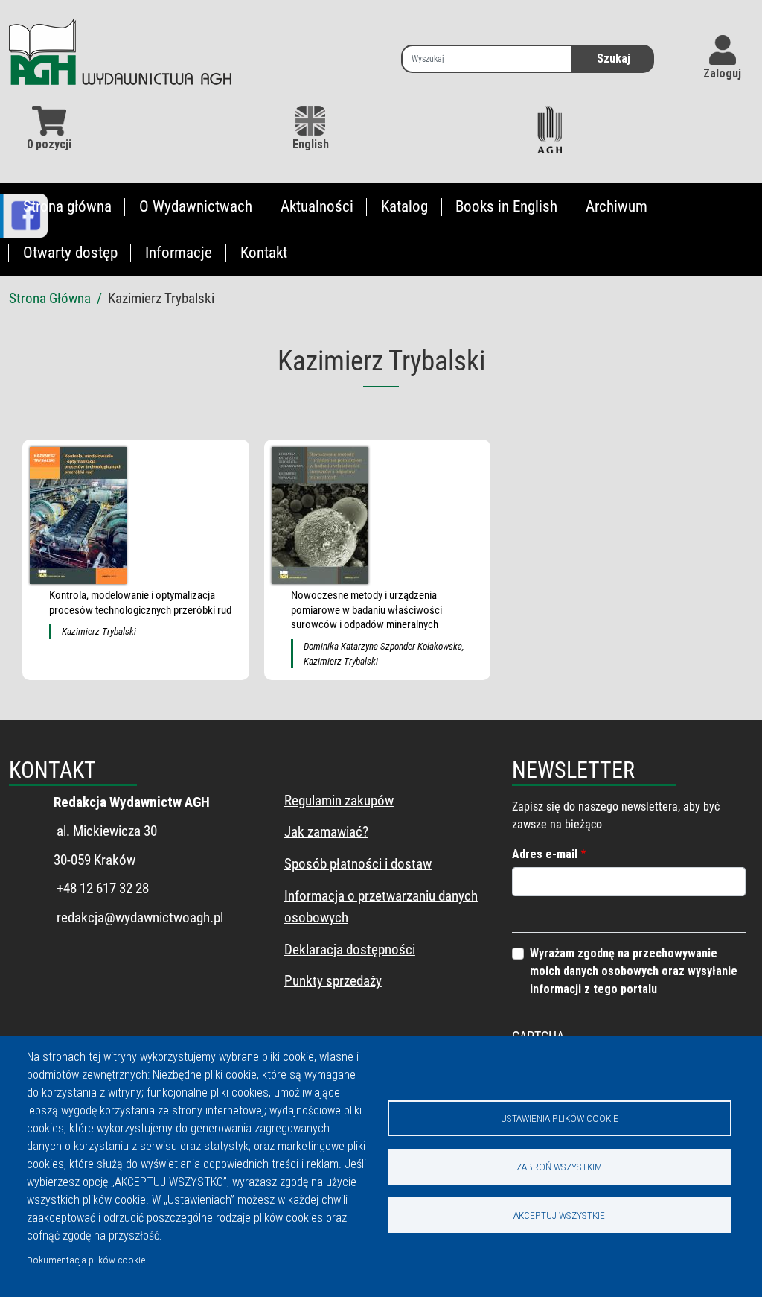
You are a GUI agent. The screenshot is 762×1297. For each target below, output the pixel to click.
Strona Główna (50, 298)
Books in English (506, 206)
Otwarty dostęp (70, 252)
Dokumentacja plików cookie (86, 1260)
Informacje (178, 252)
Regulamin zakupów (339, 800)
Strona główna (67, 206)
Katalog (404, 206)
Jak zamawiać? (326, 831)
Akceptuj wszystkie (559, 1215)
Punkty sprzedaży (333, 980)
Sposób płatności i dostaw (358, 863)
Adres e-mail (544, 854)
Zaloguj (722, 73)
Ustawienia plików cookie (559, 1118)
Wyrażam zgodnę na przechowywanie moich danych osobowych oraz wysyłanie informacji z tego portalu (633, 971)
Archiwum (616, 206)
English (310, 144)
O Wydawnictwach (195, 206)
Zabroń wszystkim (559, 1167)
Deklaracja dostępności (349, 949)
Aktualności (317, 206)
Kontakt (263, 252)
